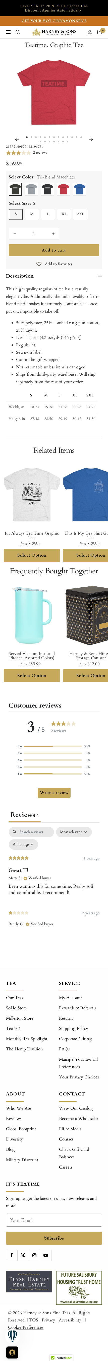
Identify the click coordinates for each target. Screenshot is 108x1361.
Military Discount (22, 1160)
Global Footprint (21, 1129)
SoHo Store (16, 1008)
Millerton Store (19, 1018)
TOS (33, 1320)
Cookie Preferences (25, 1327)
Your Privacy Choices (79, 1077)
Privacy (48, 1320)
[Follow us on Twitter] (23, 1255)
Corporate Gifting (75, 1039)
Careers (66, 1167)
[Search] (18, 32)
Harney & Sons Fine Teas (46, 1313)
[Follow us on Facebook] (11, 1255)
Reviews (14, 1118)
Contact (66, 1139)
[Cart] (99, 32)
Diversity (14, 1139)
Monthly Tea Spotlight (26, 1039)
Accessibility (70, 1320)
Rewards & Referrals (77, 1008)
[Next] (91, 139)
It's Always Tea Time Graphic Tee (32, 535)
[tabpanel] (54, 885)
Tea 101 (13, 1028)
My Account (70, 998)
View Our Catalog (76, 1108)
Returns (66, 1018)
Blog (10, 1149)
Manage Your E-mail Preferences (78, 1062)
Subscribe (54, 1238)
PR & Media (70, 1129)
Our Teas (14, 998)
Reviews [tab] (25, 815)
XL (64, 214)
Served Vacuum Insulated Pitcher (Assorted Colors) (32, 655)
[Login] (89, 32)
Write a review (54, 792)
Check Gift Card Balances (74, 1153)
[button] (54, 746)
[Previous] (17, 139)
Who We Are (18, 1108)
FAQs (64, 1049)
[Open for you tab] (12, 1352)
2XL (80, 214)
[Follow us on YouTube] (45, 1255)
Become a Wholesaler (78, 1118)
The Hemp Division (24, 1049)
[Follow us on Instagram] (34, 1255)
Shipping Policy (73, 1028)
